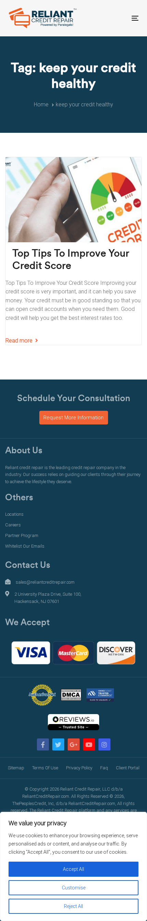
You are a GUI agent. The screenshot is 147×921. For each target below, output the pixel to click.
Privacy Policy (79, 767)
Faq (104, 767)
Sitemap (16, 767)
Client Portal (127, 767)
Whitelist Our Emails (24, 546)
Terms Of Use (45, 767)
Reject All (73, 906)
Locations (14, 514)
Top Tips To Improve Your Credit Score (70, 259)
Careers (13, 524)
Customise (73, 887)
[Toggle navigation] (116, 18)
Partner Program (21, 535)
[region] (73, 866)
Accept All (73, 869)
